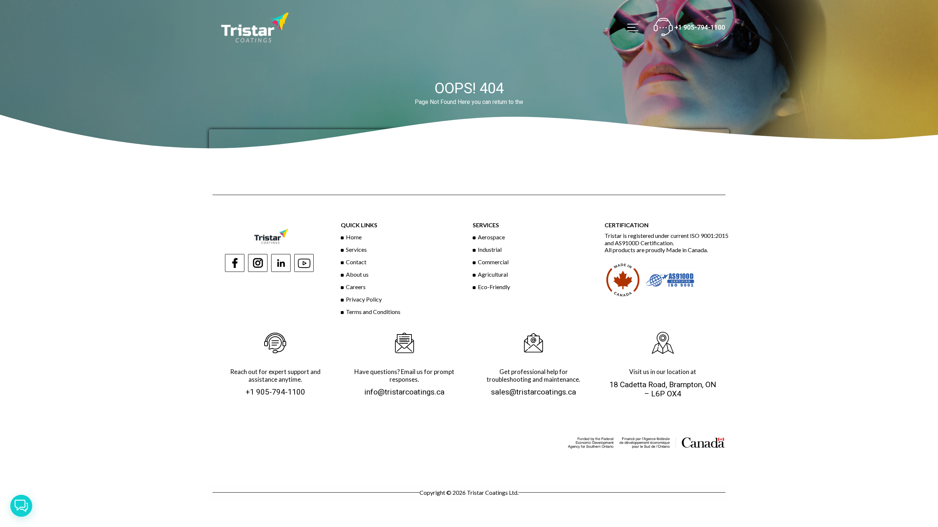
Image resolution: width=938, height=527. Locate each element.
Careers (356, 286)
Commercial (493, 261)
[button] (21, 506)
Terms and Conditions (373, 311)
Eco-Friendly (494, 286)
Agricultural (493, 274)
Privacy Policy (364, 299)
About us (357, 274)
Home (354, 236)
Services (356, 249)
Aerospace (491, 236)
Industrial (490, 249)
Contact (356, 261)
